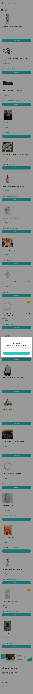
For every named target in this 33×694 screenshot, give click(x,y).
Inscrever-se (16, 353)
